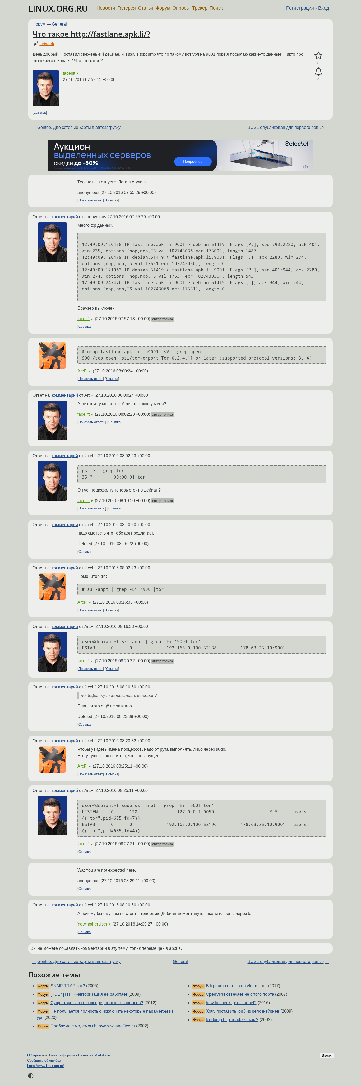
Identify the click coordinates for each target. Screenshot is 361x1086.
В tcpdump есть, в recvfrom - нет (236, 986)
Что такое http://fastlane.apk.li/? (91, 34)
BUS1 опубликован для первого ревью (286, 127)
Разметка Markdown (94, 1055)
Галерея (126, 8)
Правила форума (61, 1055)
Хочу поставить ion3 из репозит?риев (242, 1011)
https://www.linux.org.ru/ (45, 1066)
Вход (323, 8)
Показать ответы (91, 422)
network (46, 43)
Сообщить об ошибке (44, 1061)
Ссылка (40, 113)
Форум (163, 8)
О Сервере (35, 1055)
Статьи (145, 8)
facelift (69, 73)
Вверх (327, 1055)
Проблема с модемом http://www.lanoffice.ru (92, 1026)
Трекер (199, 8)
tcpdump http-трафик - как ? (232, 1019)
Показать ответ (90, 200)
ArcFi (82, 371)
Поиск (216, 8)
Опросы (181, 8)
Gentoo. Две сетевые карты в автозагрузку (79, 127)
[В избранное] (318, 55)
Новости (105, 8)
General (59, 24)
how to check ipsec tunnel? (231, 1002)
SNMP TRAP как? (67, 986)
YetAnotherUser (92, 924)
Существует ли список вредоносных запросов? (96, 1002)
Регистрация (300, 8)
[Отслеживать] (318, 72)
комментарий (65, 217)
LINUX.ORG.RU (58, 8)
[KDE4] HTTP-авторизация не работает (88, 994)
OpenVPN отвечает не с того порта (240, 994)
